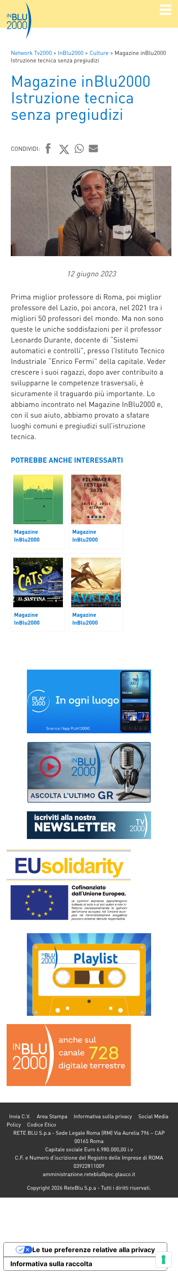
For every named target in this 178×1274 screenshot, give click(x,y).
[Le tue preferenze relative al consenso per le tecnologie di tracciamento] (163, 1259)
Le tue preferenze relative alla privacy (93, 1249)
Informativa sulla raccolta (51, 1264)
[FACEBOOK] (48, 149)
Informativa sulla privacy (103, 1116)
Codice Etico (41, 1124)
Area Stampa (52, 1116)
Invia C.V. (19, 1116)
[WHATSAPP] (79, 148)
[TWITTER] (64, 149)
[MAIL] (94, 148)
